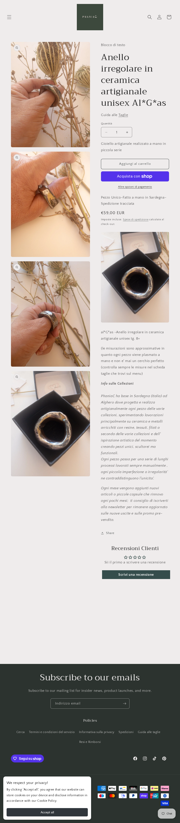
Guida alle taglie (149, 732)
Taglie (123, 115)
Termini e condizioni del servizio (52, 732)
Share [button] (110, 533)
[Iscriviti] (124, 703)
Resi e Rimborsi (90, 742)
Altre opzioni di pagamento (135, 186)
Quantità (106, 123)
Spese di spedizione (135, 219)
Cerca (20, 732)
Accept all (47, 812)
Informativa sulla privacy (96, 732)
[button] (9, 17)
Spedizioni (126, 732)
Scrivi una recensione (136, 575)
